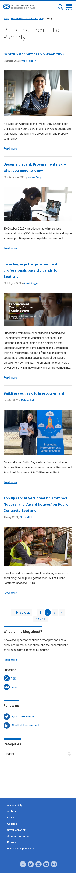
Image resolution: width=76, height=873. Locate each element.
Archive (11, 811)
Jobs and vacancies (19, 836)
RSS (13, 678)
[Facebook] (23, 864)
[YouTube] (46, 864)
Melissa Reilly (29, 61)
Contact (11, 817)
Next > (40, 619)
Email (14, 687)
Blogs (6, 18)
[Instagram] (54, 864)
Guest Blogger (31, 283)
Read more (10, 148)
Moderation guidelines (20, 848)
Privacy (11, 842)
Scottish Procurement (25, 725)
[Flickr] (38, 864)
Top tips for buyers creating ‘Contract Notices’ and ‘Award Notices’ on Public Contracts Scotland (36, 504)
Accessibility (14, 805)
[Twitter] (31, 864)
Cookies (12, 823)
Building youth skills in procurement (34, 393)
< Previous (21, 612)
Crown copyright (16, 830)
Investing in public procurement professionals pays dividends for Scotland (31, 270)
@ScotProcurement (24, 716)
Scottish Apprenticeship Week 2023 (34, 54)
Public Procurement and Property (27, 18)
